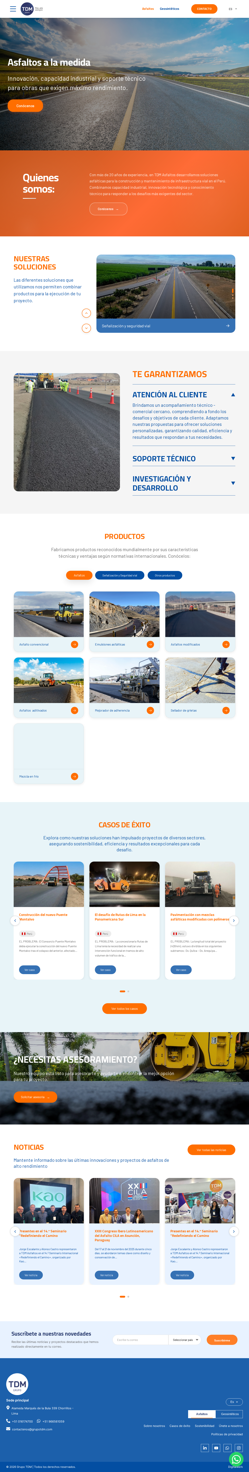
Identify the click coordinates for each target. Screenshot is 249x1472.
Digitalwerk (235, 1467)
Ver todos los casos (124, 1008)
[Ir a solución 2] (233, 293)
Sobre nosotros (154, 1426)
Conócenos (25, 105)
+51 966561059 (53, 1421)
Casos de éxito (180, 1426)
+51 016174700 (22, 1421)
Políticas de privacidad (227, 1434)
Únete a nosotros (231, 1426)
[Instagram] (239, 1448)
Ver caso (30, 969)
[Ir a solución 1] (233, 289)
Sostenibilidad (204, 1426)
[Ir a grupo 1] (122, 991)
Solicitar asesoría (32, 1097)
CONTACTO (204, 8)
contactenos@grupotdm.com (32, 1429)
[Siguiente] (86, 328)
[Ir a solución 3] (233, 298)
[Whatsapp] (227, 1448)
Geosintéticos (169, 9)
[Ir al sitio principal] (32, 8)
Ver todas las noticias (211, 1150)
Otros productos (165, 575)
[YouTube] (216, 1448)
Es (232, 1401)
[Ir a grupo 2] (128, 991)
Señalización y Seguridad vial (119, 575)
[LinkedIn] (205, 1448)
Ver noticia (31, 1275)
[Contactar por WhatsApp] (236, 1459)
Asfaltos (148, 9)
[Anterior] (86, 313)
